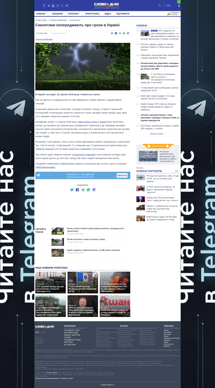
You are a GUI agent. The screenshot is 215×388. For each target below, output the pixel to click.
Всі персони (69, 345)
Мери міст (68, 342)
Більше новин (156, 134)
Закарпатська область (104, 344)
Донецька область (102, 340)
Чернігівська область (147, 344)
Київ (97, 330)
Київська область (124, 332)
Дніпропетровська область (106, 338)
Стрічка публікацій (58, 20)
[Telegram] (48, 5)
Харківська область (146, 334)
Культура (167, 334)
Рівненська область (125, 346)
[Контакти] (179, 5)
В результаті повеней (83, 154)
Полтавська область (125, 344)
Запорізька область (103, 346)
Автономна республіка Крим (106, 332)
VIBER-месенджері (45, 167)
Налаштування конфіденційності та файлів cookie (54, 378)
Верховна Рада (71, 333)
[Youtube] (53, 5)
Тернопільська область (148, 332)
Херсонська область (147, 336)
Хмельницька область (147, 338)
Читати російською (44, 39)
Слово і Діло (41, 20)
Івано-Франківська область (128, 330)
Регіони (124, 326)
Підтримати (122, 14)
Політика (167, 340)
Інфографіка (92, 14)
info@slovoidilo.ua (107, 385)
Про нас (39, 338)
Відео (108, 14)
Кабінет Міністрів (72, 335)
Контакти (39, 341)
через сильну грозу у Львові (92, 122)
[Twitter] (62, 5)
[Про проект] (179, 2)
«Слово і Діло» (51, 373)
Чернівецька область (147, 342)
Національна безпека (172, 338)
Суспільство (74, 20)
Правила (39, 343)
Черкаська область (146, 340)
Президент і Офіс (72, 330)
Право (166, 342)
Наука (166, 336)
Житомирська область (104, 342)
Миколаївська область (126, 340)
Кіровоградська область (127, 334)
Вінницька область (103, 334)
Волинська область (103, 336)
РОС (168, 5)
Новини (40, 14)
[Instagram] (57, 5)
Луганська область (125, 336)
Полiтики (73, 14)
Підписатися (122, 175)
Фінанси (167, 346)
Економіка (167, 332)
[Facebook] (44, 5)
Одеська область (124, 342)
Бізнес (166, 330)
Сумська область (145, 330)
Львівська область (125, 338)
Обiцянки (57, 14)
